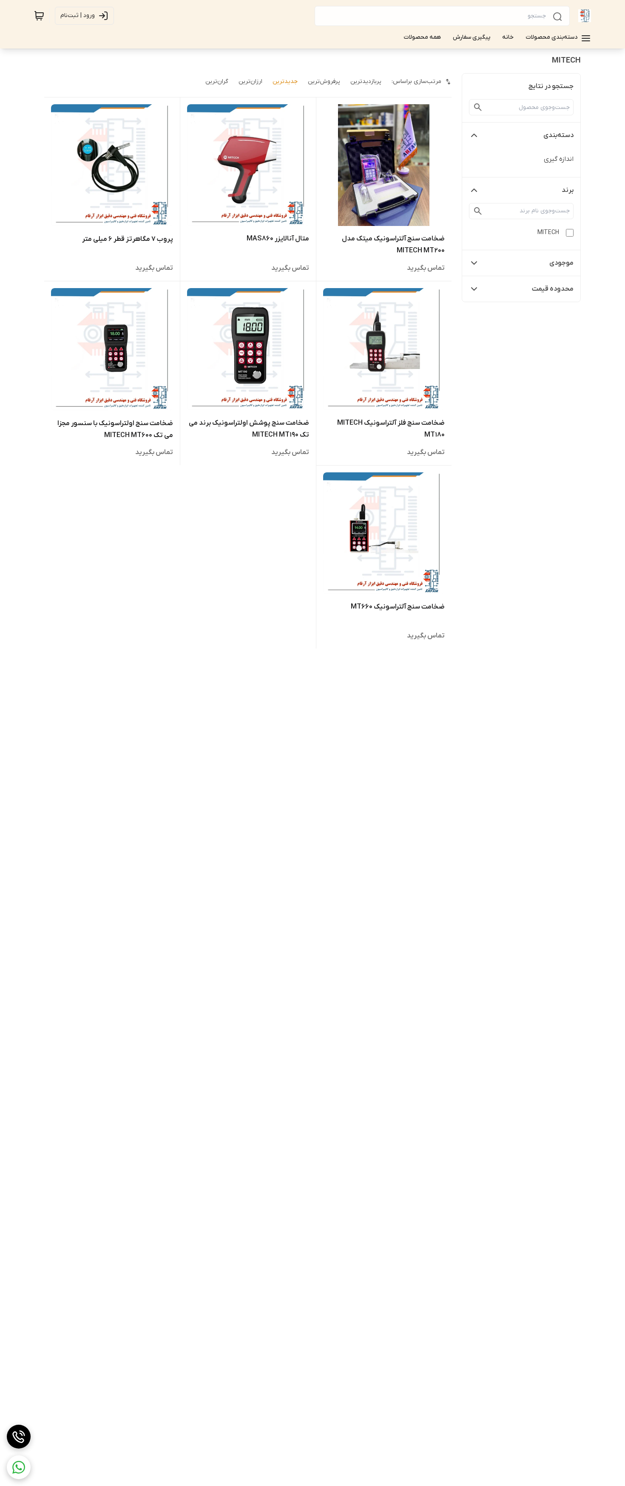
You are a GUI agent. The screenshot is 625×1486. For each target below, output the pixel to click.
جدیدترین (285, 81)
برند (568, 190)
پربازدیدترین (365, 81)
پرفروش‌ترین (324, 81)
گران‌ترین (216, 81)
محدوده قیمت (553, 289)
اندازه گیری (559, 159)
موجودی (561, 263)
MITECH (548, 233)
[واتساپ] (19, 1467)
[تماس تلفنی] (19, 1437)
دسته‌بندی (558, 135)
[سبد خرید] (39, 16)
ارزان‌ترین (250, 81)
